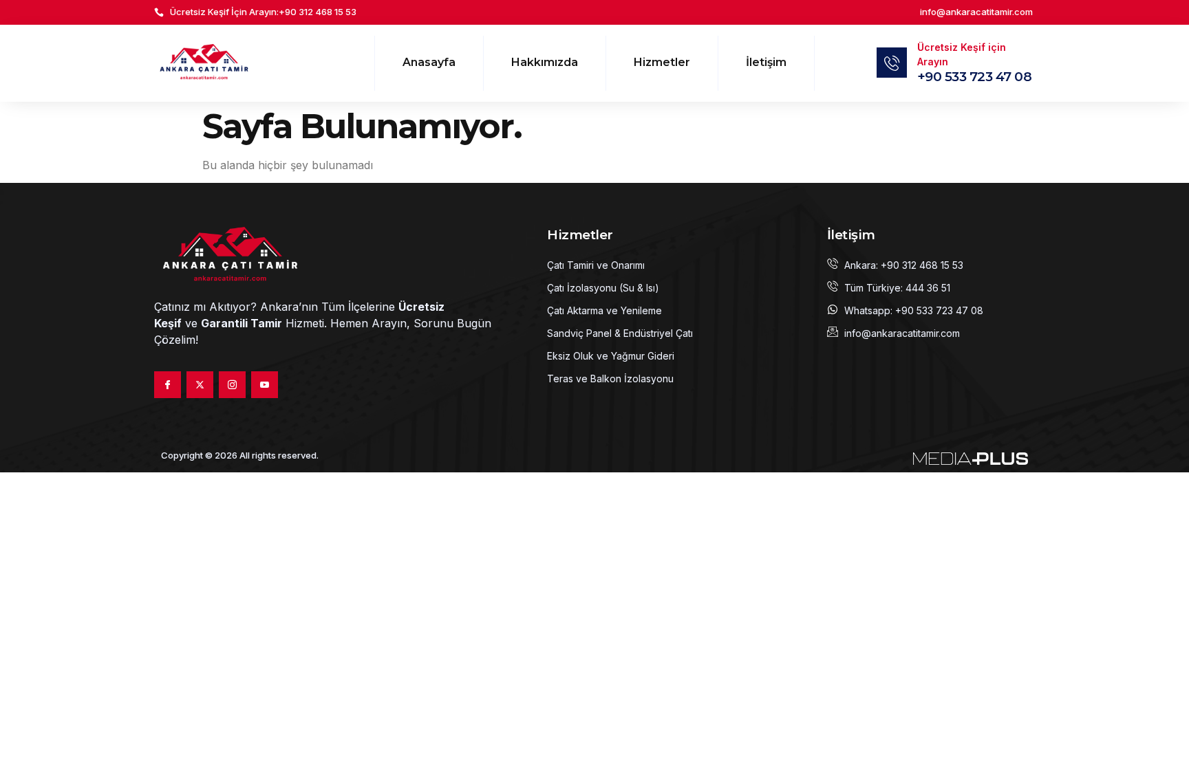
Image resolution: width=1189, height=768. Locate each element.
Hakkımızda (544, 62)
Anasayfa (429, 62)
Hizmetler (662, 62)
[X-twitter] (199, 384)
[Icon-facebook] (167, 384)
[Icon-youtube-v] (264, 384)
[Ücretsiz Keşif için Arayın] (892, 62)
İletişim (766, 62)
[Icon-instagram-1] (232, 384)
